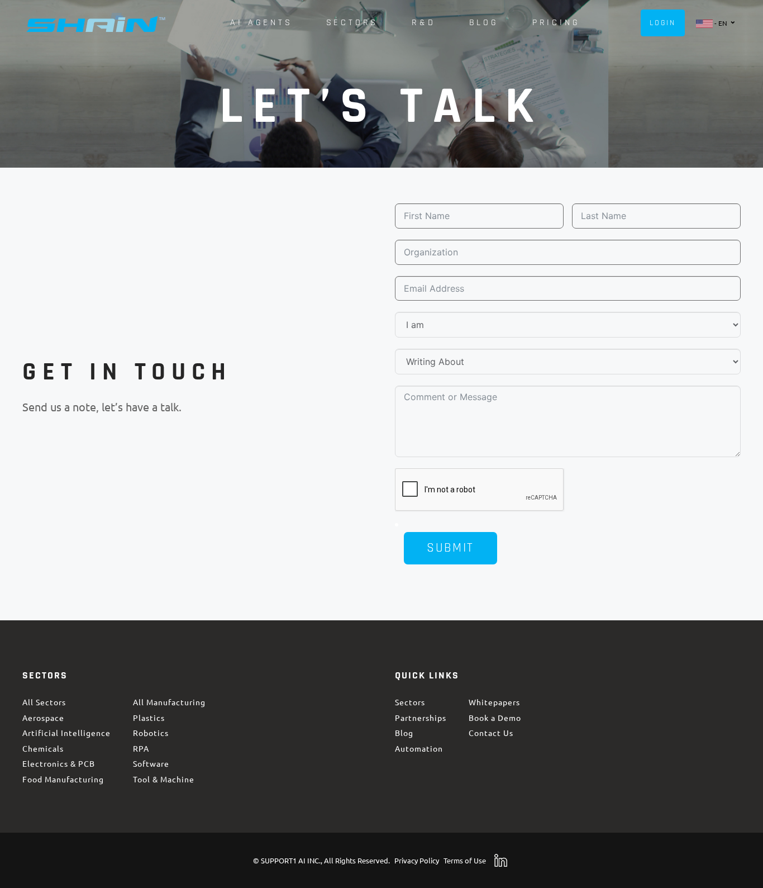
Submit (450, 548)
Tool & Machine (163, 779)
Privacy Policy (416, 860)
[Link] (96, 23)
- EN (721, 38)
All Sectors (44, 702)
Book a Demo (495, 718)
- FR (720, 58)
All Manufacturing (169, 702)
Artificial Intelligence (66, 733)
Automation (419, 748)
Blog (404, 733)
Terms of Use (465, 860)
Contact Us (491, 733)
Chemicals (43, 748)
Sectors (410, 702)
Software (151, 764)
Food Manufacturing (63, 779)
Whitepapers (494, 702)
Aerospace (43, 718)
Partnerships (420, 718)
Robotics (151, 733)
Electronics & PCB (58, 764)
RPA (141, 748)
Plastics (149, 718)
